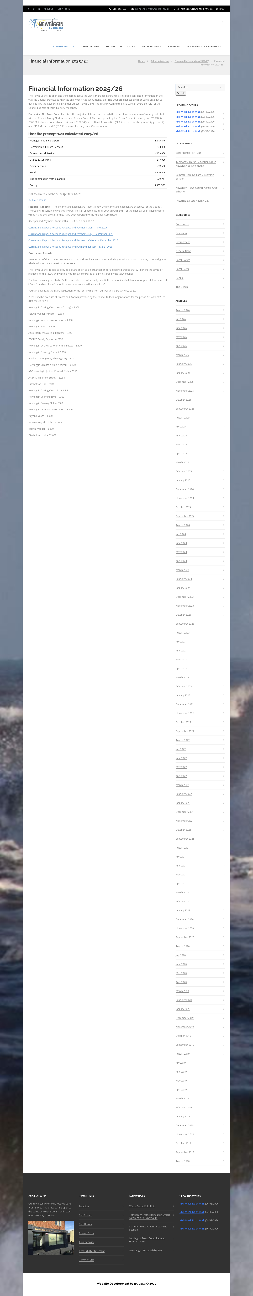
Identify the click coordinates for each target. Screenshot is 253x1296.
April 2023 (181, 668)
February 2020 (184, 1000)
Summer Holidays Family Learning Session (195, 176)
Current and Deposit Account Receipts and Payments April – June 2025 (67, 227)
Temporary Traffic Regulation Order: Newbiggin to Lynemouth (196, 163)
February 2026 (184, 363)
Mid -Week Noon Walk (188, 111)
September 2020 (185, 937)
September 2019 (185, 1044)
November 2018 (185, 1134)
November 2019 (185, 1026)
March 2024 (182, 570)
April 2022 (181, 776)
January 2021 (183, 910)
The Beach (182, 286)
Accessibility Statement (204, 46)
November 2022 (185, 713)
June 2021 (181, 865)
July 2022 (181, 749)
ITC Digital (140, 1283)
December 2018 (185, 1125)
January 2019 (183, 1116)
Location (84, 1206)
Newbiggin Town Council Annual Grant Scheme (197, 189)
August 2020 (183, 946)
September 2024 (185, 516)
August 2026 (183, 310)
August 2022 (183, 740)
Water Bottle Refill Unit (188, 152)
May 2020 (181, 973)
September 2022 (185, 731)
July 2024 (181, 534)
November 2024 (185, 498)
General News (183, 251)
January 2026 (183, 372)
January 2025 (183, 480)
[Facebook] (29, 8)
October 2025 (183, 399)
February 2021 (184, 901)
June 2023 (181, 650)
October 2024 (183, 507)
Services (174, 46)
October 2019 (183, 1035)
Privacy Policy (86, 1242)
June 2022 (181, 758)
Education (181, 233)
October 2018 (183, 1143)
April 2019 (181, 1089)
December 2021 (185, 811)
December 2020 (185, 919)
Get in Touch (63, 8)
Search (181, 93)
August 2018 (183, 1161)
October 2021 (183, 829)
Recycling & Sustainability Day (192, 200)
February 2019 (184, 1107)
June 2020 (181, 964)
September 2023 (185, 623)
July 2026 (181, 319)
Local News (182, 269)
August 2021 (183, 847)
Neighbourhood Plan (120, 46)
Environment (183, 242)
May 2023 (181, 659)
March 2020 (182, 991)
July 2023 (181, 641)
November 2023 (185, 605)
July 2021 (181, 856)
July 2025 (181, 426)
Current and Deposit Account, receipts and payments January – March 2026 (70, 246)
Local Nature (183, 260)
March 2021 (182, 892)
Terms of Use (86, 1260)
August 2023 (183, 632)
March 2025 (182, 462)
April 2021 (181, 883)
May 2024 (181, 552)
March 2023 (182, 677)
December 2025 (185, 381)
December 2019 (185, 1017)
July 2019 (181, 1062)
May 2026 (181, 337)
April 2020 (181, 982)
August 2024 (183, 525)
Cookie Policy (86, 1233)
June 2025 (181, 435)
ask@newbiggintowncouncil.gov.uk (152, 8)
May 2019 (181, 1080)
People (179, 277)
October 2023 (183, 614)
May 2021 (181, 874)
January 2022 (183, 802)
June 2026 (181, 328)
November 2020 (185, 928)
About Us (48, 8)
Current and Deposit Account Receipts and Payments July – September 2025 (70, 234)
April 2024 (181, 561)
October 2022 (183, 722)
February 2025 (184, 471)
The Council (85, 1215)
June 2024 (181, 543)
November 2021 (185, 820)
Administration (64, 46)
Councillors (90, 46)
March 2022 (182, 785)
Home (141, 61)
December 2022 (185, 704)
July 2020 (181, 955)
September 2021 (185, 838)
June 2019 (181, 1071)
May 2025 (181, 444)
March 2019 (182, 1098)
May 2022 (181, 767)
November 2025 (185, 390)
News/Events (151, 46)
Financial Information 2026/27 (191, 61)
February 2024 (184, 578)
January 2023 (183, 695)
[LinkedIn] (39, 8)
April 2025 (181, 453)
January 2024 (183, 587)
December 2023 (185, 596)
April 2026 (181, 346)
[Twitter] (34, 8)
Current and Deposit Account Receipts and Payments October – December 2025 (73, 240)
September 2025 (185, 408)
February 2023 (184, 686)
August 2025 (183, 417)
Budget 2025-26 (37, 200)
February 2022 (184, 793)
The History (85, 1224)
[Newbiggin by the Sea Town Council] (46, 25)
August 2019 (183, 1053)
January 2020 (183, 1009)
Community (182, 224)
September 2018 (185, 1152)
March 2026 (182, 354)
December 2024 (185, 489)
